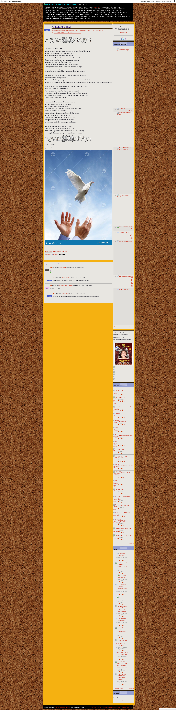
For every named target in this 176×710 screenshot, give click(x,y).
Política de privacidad (114, 707)
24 (123, 509)
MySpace (48, 254)
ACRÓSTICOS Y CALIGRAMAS (122, 520)
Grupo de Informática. (123, 428)
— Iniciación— (121, 555)
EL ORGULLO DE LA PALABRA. (121, 644)
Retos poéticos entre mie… (124, 481)
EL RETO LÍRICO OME (124, 505)
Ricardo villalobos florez (122, 657)
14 (120, 410)
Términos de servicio (127, 707)
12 (123, 502)
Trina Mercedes (63, 30)
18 (124, 424)
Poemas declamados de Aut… (125, 435)
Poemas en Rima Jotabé (124, 442)
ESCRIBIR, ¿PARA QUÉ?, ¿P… (126, 465)
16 (124, 445)
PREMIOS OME (122, 421)
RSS (45, 301)
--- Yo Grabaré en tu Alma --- (121, 632)
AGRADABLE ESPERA (132, 281)
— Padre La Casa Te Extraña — (122, 567)
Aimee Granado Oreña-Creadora (62, 707)
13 (120, 417)
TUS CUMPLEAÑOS (121, 654)
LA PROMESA (129, 109)
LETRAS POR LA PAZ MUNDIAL (95, 30)
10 (123, 477)
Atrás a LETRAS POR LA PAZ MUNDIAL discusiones (67, 33)
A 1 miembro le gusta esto (60, 251)
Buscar (174, 1)
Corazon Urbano (122, 391)
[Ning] (4, 1)
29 (124, 417)
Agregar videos (119, 688)
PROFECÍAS (121, 490)
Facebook (55, 254)
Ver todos (131, 327)
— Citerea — (121, 577)
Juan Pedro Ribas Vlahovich (66, 285)
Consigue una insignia (128, 700)
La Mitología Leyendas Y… (125, 407)
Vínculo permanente (51, 267)
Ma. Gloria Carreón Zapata (122, 648)
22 (124, 401)
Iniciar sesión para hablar (166, 709)
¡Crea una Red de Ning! (15, 1)
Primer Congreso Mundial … (125, 535)
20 (123, 525)
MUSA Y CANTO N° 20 (124, 513)
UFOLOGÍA (121, 449)
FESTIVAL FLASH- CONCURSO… (123, 457)
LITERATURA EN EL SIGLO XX (125, 473)
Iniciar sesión (150, 1)
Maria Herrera (62, 267)
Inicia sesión (124, 33)
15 (124, 461)
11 (123, 468)
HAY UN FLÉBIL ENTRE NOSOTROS (122, 666)
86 (120, 401)
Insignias (93, 707)
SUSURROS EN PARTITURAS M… (125, 497)
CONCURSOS (121, 414)
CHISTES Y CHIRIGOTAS (124, 529)
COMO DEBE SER (131, 228)
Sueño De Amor (122, 599)
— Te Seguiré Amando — (121, 588)
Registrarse (143, 1)
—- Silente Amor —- (122, 620)
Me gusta (49, 251)
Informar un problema (102, 707)
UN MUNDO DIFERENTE (121, 678)
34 (120, 424)
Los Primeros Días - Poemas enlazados (121, 610)
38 (124, 516)
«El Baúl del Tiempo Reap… (125, 398)
